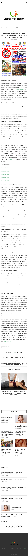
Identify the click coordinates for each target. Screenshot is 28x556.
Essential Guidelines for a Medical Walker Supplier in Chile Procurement (6, 418)
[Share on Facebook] (17, 352)
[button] (2, 386)
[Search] (26, 2)
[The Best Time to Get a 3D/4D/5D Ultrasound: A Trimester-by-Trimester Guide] (21, 443)
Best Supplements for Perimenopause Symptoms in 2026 (20, 432)
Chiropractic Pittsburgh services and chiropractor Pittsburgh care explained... (14, 393)
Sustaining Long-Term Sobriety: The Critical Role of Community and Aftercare (13, 488)
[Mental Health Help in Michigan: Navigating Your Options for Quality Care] (7, 443)
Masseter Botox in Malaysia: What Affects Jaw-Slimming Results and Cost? (7, 433)
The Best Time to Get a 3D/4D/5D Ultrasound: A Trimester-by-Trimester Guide (20, 451)
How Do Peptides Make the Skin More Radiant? (21, 425)
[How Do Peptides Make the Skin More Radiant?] (21, 419)
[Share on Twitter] (18, 352)
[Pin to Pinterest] (20, 352)
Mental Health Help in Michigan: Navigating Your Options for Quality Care (6, 451)
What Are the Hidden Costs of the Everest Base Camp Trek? (13, 480)
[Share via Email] (21, 352)
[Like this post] (15, 352)
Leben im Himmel (6, 346)
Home (2, 27)
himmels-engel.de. (7, 341)
